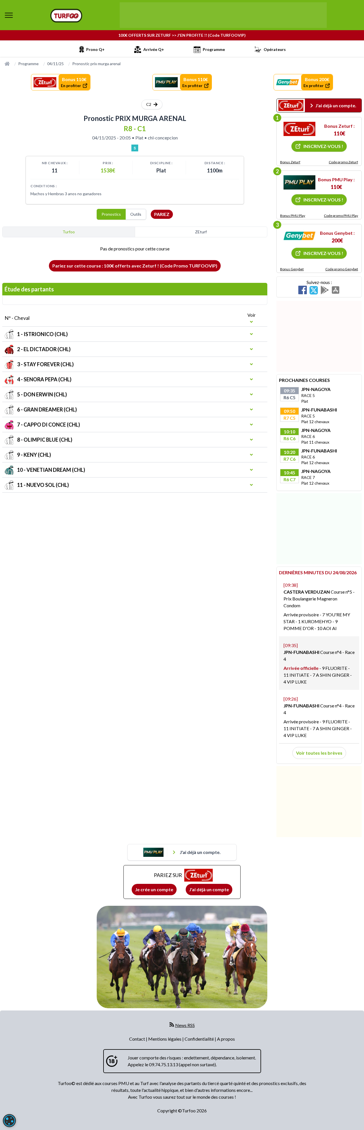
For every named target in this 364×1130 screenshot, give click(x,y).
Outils (135, 214)
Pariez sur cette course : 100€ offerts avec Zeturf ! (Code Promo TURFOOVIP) (134, 265)
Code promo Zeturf (343, 162)
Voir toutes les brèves (319, 753)
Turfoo (69, 231)
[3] (299, 236)
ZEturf (201, 231)
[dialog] (9, 1120)
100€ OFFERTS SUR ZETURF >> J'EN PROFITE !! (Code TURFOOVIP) (182, 35)
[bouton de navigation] (9, 15)
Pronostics (111, 214)
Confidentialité (200, 1039)
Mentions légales (165, 1039)
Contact (137, 1039)
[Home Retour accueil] (66, 15)
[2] (299, 182)
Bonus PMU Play (292, 215)
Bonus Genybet (292, 269)
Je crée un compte (154, 889)
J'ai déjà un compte (209, 889)
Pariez (161, 214)
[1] (299, 129)
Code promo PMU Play (341, 215)
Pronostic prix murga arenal (96, 63)
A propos (226, 1039)
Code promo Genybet (341, 269)
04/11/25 (55, 63)
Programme (28, 63)
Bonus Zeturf (290, 162)
